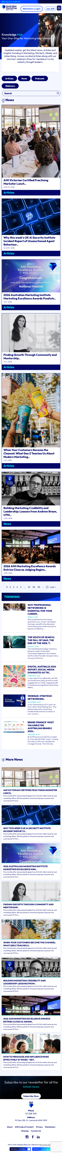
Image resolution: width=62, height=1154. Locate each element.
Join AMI (50, 8)
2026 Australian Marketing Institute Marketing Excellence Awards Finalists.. (29, 296)
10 (29, 587)
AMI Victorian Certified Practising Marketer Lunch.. (25, 181)
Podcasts (39, 78)
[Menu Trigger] (59, 8)
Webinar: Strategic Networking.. (40, 697)
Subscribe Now (31, 1096)
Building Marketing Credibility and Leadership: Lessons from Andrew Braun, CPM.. (30, 511)
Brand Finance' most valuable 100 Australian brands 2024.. (41, 727)
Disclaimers (50, 1127)
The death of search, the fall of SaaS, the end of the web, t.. (41, 640)
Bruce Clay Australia (47, 1145)
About (10, 1127)
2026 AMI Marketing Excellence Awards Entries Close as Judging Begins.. (29, 567)
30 (39, 587)
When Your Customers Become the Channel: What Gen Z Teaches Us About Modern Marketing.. (28, 453)
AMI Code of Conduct (24, 1127)
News (24, 78)
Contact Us (36, 1131)
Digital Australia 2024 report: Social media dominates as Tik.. (42, 669)
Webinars (10, 86)
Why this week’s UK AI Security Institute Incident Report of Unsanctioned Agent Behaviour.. (29, 241)
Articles (9, 78)
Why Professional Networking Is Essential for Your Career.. (40, 609)
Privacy (39, 1127)
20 (34, 587)
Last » (53, 587)
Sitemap (25, 1131)
